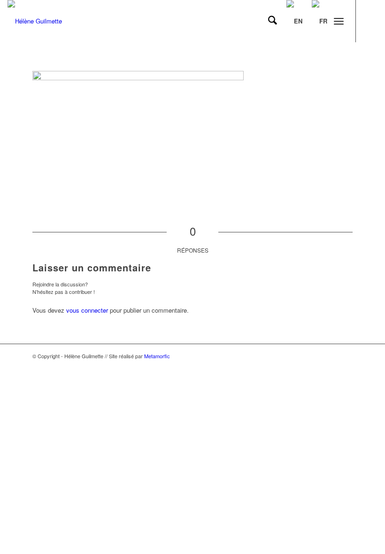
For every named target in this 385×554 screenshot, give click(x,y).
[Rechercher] (268, 21)
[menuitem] (268, 21)
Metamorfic (157, 356)
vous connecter (87, 310)
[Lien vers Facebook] (370, 21)
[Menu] (339, 21)
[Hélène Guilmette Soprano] (35, 21)
